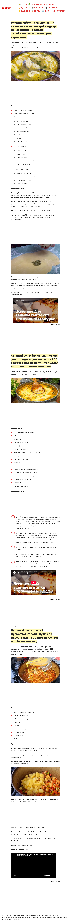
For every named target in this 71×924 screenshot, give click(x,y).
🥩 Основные (47, 4)
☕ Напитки (38, 8)
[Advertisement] (35, 93)
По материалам (54, 324)
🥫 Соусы (36, 11)
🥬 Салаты (33, 4)
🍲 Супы (22, 4)
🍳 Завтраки (51, 8)
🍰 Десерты (24, 8)
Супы (12, 19)
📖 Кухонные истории (53, 11)
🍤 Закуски (24, 11)
